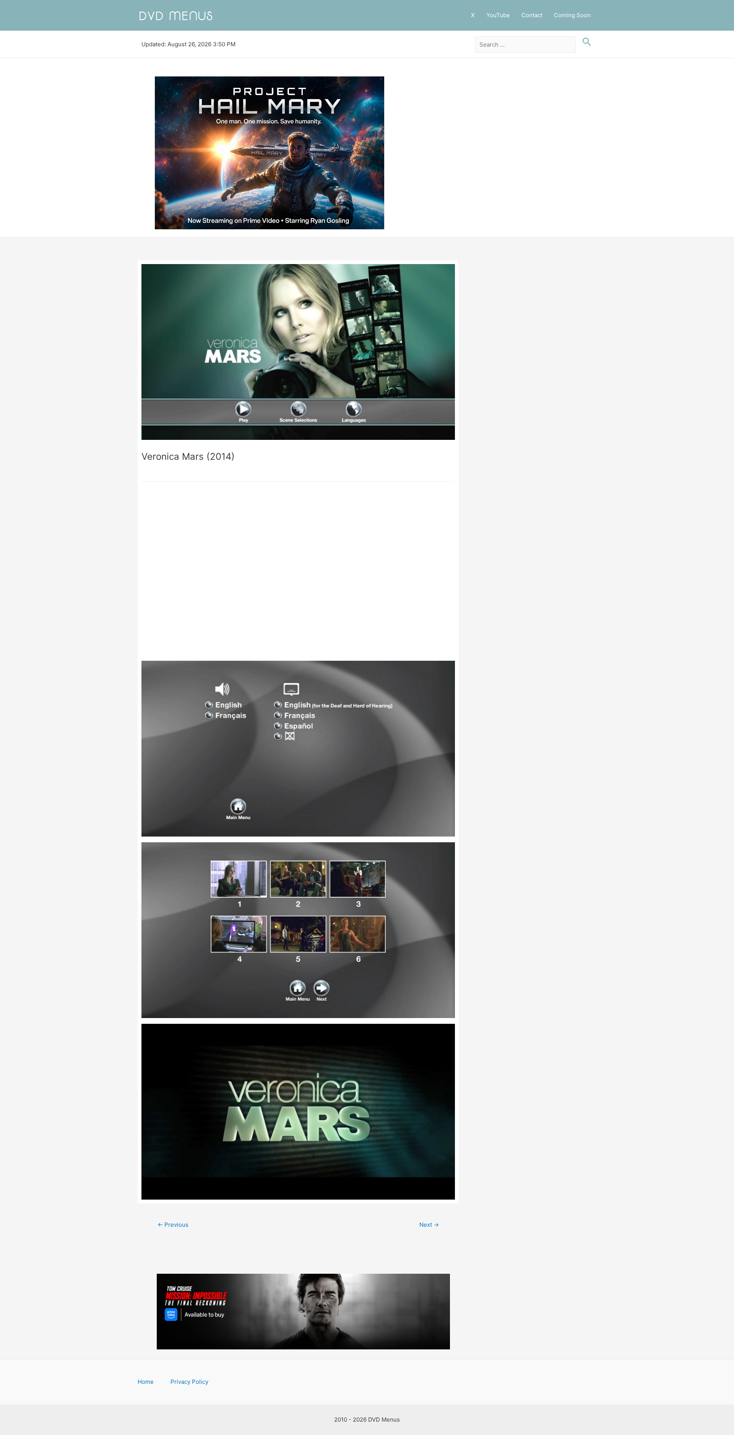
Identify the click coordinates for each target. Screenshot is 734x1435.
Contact (531, 15)
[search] (525, 44)
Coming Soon (572, 15)
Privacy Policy (189, 1381)
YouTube (498, 15)
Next (429, 1224)
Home (146, 1381)
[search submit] (585, 42)
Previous (173, 1224)
